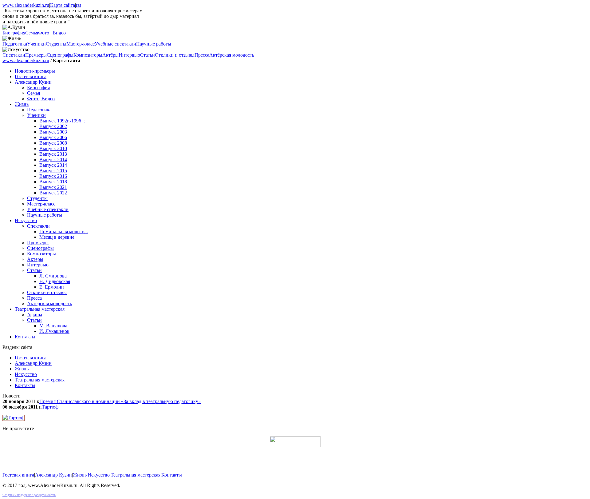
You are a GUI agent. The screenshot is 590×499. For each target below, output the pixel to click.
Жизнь (22, 104)
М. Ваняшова (53, 325)
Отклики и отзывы (175, 55)
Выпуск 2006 (53, 137)
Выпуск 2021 (53, 187)
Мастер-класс (80, 43)
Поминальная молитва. (63, 231)
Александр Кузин (33, 82)
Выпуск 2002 (53, 126)
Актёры (110, 55)
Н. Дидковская (54, 281)
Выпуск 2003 (53, 131)
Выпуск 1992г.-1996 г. (62, 120)
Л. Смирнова (53, 275)
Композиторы (87, 55)
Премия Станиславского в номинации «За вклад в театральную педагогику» (120, 401)
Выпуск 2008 (53, 143)
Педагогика (14, 43)
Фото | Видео (52, 32)
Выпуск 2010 (53, 148)
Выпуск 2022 (53, 192)
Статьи (147, 55)
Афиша (34, 314)
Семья (31, 32)
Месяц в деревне (56, 237)
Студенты (56, 43)
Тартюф (50, 406)
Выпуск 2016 (53, 176)
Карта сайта (62, 5)
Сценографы (60, 55)
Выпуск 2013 (53, 154)
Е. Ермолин (51, 286)
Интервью (129, 55)
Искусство (26, 220)
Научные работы (153, 43)
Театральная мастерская (40, 309)
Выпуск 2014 (53, 159)
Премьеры (36, 55)
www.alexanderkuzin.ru (25, 5)
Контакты (25, 336)
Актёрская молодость (231, 55)
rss (78, 5)
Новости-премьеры (35, 71)
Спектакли (13, 55)
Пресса (202, 55)
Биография (13, 32)
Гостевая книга (30, 76)
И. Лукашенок (54, 331)
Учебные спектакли (115, 43)
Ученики (36, 43)
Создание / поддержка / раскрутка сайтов (29, 495)
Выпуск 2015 (53, 170)
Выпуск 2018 (53, 181)
